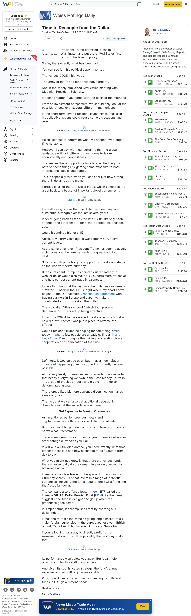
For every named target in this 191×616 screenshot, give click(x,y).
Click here (83, 130)
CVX (157, 206)
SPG (157, 291)
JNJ (157, 244)
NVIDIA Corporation (166, 80)
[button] (49, 38)
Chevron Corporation (167, 203)
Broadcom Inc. (163, 100)
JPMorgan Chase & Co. (168, 166)
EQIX (157, 281)
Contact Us (7, 596)
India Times (71, 130)
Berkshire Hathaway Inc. (168, 156)
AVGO (158, 103)
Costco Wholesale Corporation (171, 129)
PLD (157, 271)
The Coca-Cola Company (169, 139)
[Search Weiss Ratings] (51, 4)
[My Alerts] (186, 4)
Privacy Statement (10, 604)
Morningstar (71, 351)
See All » (182, 75)
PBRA (158, 216)
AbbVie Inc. (161, 250)
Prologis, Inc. (162, 268)
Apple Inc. (160, 90)
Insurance (15, 141)
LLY (157, 233)
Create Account (173, 4)
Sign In (156, 4)
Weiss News (26, 604)
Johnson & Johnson (166, 240)
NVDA (158, 84)
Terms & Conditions (11, 601)
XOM (157, 196)
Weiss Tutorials (9, 607)
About (17, 596)
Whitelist (24, 599)
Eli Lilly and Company (167, 230)
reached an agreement (99, 294)
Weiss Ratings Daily (116, 39)
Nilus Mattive (53, 32)
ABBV (158, 253)
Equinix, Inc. (161, 278)
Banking (14, 135)
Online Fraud (27, 601)
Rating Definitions (10, 599)
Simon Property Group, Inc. (170, 287)
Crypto (13, 129)
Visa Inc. (159, 176)
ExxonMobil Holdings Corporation (171, 193)
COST (158, 132)
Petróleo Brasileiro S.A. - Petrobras (171, 213)
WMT (157, 122)
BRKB (158, 159)
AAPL (158, 93)
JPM (157, 169)
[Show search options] (139, 4)
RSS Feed (21, 607)
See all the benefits (18, 29)
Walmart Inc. (162, 119)
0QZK (158, 142)
